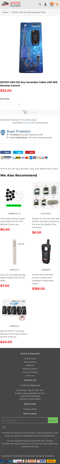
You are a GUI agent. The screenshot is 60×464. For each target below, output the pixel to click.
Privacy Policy (30, 358)
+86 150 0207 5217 (35, 390)
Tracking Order (30, 409)
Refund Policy (30, 362)
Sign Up (53, 420)
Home (5, 12)
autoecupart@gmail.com (33, 393)
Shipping (27, 122)
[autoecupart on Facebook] (3, 428)
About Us (30, 375)
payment (30, 365)
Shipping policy (30, 368)
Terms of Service (30, 372)
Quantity (4, 98)
